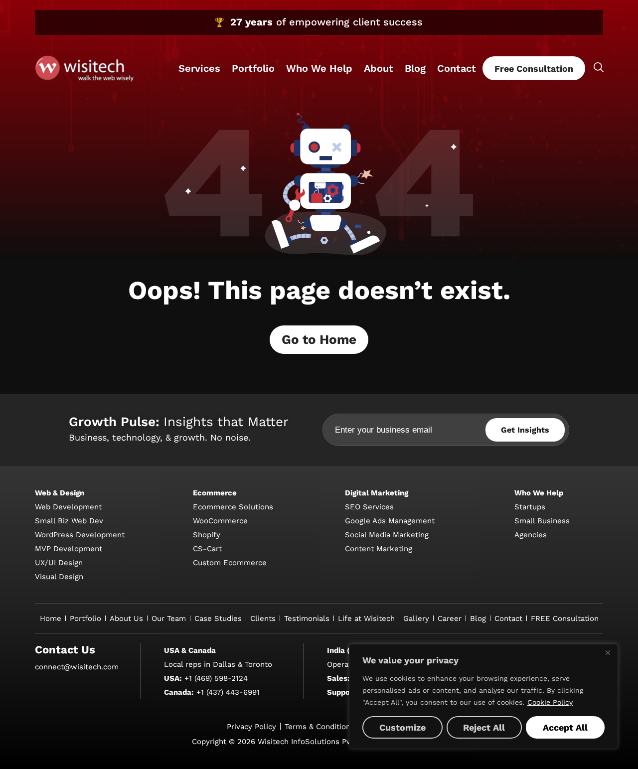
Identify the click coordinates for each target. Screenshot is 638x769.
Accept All (565, 727)
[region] (483, 696)
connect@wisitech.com (77, 666)
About (378, 68)
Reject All (484, 727)
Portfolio (253, 68)
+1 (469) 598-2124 (216, 678)
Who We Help (319, 68)
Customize (402, 727)
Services (199, 68)
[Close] (608, 652)
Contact (456, 68)
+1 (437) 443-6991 (228, 692)
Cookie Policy (550, 702)
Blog (415, 68)
